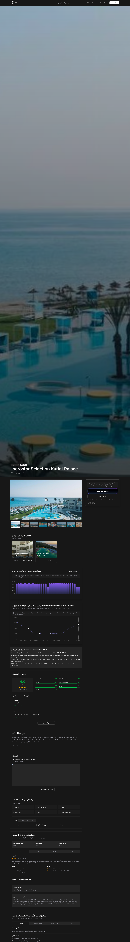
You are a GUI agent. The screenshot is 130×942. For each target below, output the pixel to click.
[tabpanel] (46, 825)
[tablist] (24, 820)
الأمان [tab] (71, 923)
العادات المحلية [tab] (54, 923)
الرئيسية (60, 3)
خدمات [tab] (27, 820)
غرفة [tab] (32, 820)
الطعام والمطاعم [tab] (37, 923)
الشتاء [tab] (71, 851)
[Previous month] (66, 571)
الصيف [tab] (37, 851)
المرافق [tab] (21, 820)
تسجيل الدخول (103, 3)
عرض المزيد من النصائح (45, 723)
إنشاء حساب (114, 3)
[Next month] (78, 571)
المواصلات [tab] (20, 923)
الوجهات (65, 3)
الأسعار (70, 3)
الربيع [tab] (20, 851)
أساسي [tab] (15, 820)
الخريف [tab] (55, 851)
